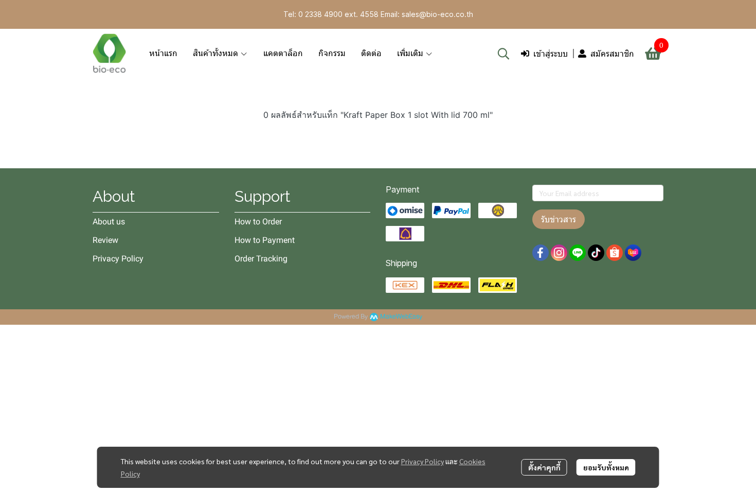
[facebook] (540, 252)
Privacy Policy (422, 461)
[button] (503, 53)
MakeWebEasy (401, 316)
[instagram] (559, 252)
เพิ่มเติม (411, 53)
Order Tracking (261, 258)
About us (109, 221)
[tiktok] (596, 252)
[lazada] (633, 252)
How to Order (258, 221)
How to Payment (265, 240)
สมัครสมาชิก (612, 53)
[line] (577, 252)
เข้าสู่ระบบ (550, 53)
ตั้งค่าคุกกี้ (544, 467)
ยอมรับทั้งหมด (606, 467)
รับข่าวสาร (558, 219)
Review (105, 240)
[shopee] (614, 252)
